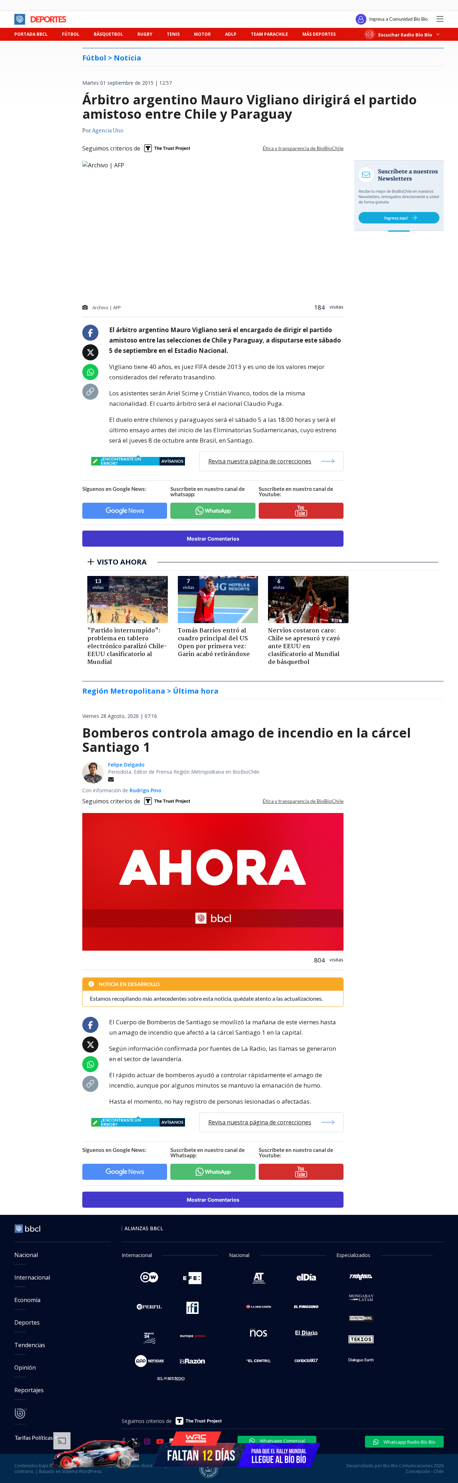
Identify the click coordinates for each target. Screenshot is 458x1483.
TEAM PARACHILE (269, 34)
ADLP (231, 34)
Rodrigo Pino (145, 790)
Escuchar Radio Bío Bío (405, 34)
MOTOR (202, 34)
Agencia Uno (107, 131)
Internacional (32, 1277)
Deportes (27, 1322)
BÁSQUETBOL (108, 34)
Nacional (26, 1255)
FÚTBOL (70, 34)
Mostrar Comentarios (213, 539)
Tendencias (29, 1345)
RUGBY (144, 34)
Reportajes (29, 1390)
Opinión (25, 1367)
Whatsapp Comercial (282, 1441)
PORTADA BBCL (31, 34)
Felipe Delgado (126, 764)
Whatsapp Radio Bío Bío (409, 1442)
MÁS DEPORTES (319, 34)
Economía (27, 1300)
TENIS (173, 34)
